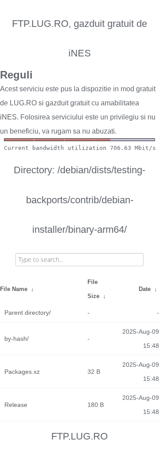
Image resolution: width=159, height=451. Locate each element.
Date (145, 289)
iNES (8, 117)
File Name (13, 289)
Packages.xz (22, 371)
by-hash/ (16, 338)
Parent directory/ (27, 312)
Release (15, 404)
